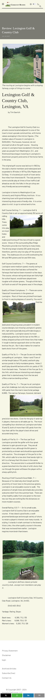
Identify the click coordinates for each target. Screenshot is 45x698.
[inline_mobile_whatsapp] (17, 695)
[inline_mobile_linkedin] (28, 695)
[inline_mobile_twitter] (5, 695)
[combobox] (40, 6)
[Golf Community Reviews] (16, 4)
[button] (3, 4)
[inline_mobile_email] (39, 695)
